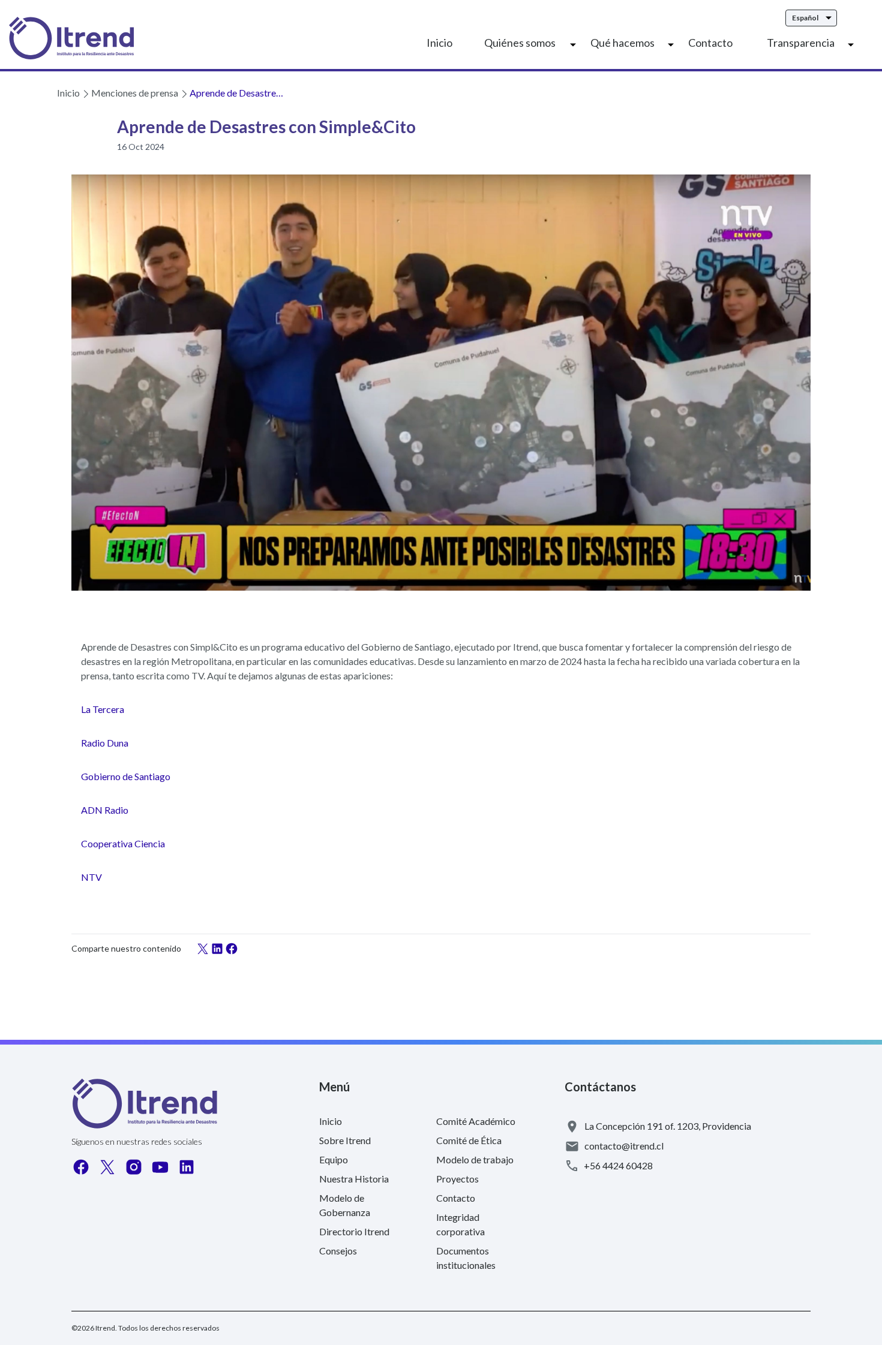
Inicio (439, 42)
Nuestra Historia (354, 1178)
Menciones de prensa (134, 92)
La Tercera (102, 709)
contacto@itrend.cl (624, 1145)
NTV (91, 877)
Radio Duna (104, 742)
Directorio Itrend (354, 1231)
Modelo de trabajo (475, 1159)
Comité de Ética (469, 1140)
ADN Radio (104, 810)
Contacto (710, 42)
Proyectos (457, 1178)
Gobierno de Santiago (125, 776)
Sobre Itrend (345, 1140)
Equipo (333, 1159)
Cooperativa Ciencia (123, 843)
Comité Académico (475, 1121)
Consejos (338, 1250)
